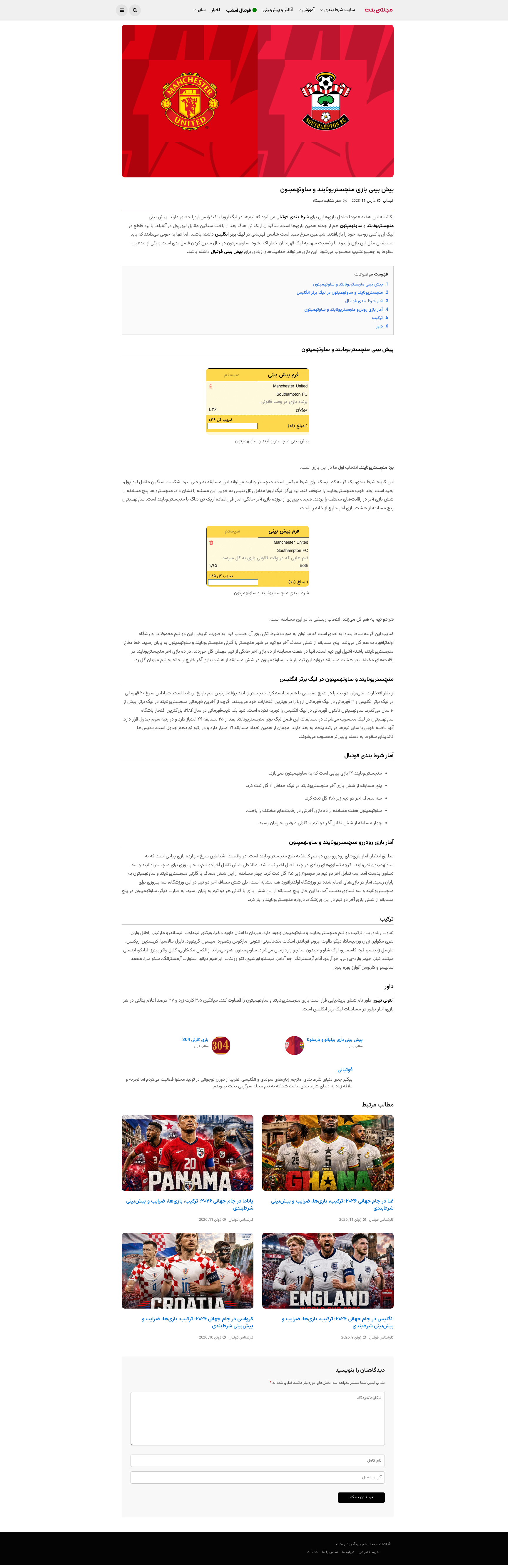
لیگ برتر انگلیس (230, 234)
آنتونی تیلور (384, 1000)
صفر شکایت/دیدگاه (327, 201)
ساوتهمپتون (351, 226)
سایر (201, 10)
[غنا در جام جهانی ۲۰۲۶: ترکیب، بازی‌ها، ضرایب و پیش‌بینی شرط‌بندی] (328, 1153)
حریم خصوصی (368, 1552)
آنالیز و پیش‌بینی (278, 10)
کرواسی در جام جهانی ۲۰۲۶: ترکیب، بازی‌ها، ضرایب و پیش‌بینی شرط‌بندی (197, 1322)
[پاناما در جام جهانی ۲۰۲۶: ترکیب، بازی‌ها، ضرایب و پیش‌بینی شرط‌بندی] (187, 1153)
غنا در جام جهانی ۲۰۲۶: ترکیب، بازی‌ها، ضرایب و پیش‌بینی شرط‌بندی (332, 1204)
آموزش (308, 10)
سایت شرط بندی (339, 10)
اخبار (215, 10)
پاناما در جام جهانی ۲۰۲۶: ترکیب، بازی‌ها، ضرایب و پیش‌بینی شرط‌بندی (189, 1204)
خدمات (312, 1552)
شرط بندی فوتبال (292, 217)
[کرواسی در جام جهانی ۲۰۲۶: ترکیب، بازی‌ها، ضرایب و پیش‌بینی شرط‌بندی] (187, 1271)
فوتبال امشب (238, 10)
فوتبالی (388, 201)
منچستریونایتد (380, 226)
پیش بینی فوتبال (227, 252)
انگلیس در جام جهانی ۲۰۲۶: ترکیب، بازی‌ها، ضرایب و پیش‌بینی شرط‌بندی (338, 1322)
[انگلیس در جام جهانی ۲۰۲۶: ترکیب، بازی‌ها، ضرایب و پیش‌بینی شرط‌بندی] (328, 1271)
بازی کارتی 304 (195, 1043)
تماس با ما (330, 1552)
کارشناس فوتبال (241, 1220)
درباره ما (348, 1552)
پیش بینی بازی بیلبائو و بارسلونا (334, 1043)
